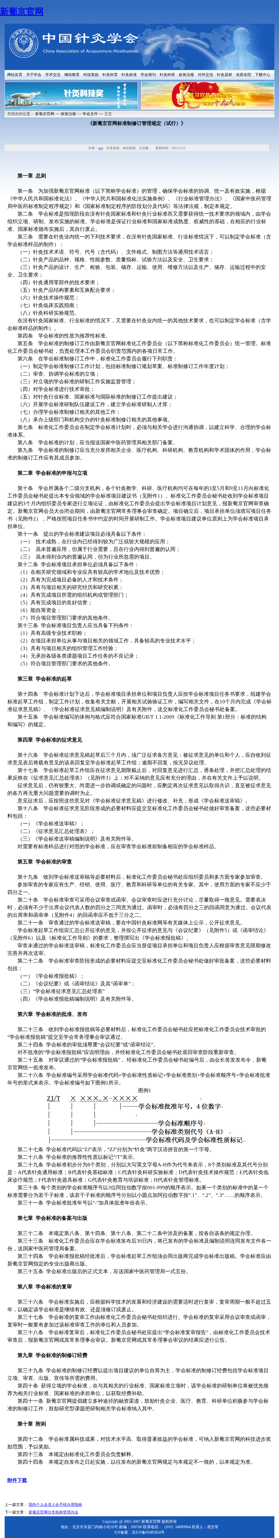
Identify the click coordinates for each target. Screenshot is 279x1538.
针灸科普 (110, 75)
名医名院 (243, 75)
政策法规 (186, 75)
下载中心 (262, 75)
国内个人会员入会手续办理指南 (55, 1505)
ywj (100, 148)
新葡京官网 (22, 11)
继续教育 (72, 75)
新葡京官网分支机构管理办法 (53, 1512)
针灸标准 (129, 75)
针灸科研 (167, 75)
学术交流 (52, 75)
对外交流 (205, 75)
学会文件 (90, 114)
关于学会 (33, 75)
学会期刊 (148, 75)
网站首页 (14, 75)
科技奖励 (91, 75)
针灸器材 (224, 75)
